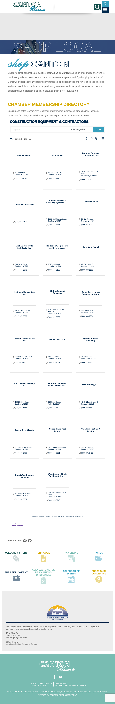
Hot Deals (61, 516)
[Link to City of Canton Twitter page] (60, 677)
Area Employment (16, 572)
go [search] (100, 130)
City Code (44, 553)
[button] (11, 139)
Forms (99, 553)
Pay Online (71, 553)
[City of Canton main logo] (30, 6)
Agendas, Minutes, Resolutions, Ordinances (43, 572)
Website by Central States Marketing (57, 695)
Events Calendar (51, 516)
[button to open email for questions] (105, 4)
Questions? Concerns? (99, 572)
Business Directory (38, 516)
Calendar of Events (71, 572)
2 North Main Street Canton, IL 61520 (41, 684)
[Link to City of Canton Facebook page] (54, 677)
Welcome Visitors (16, 553)
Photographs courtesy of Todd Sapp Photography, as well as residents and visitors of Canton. (57, 692)
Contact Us (79, 516)
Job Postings (70, 516)
